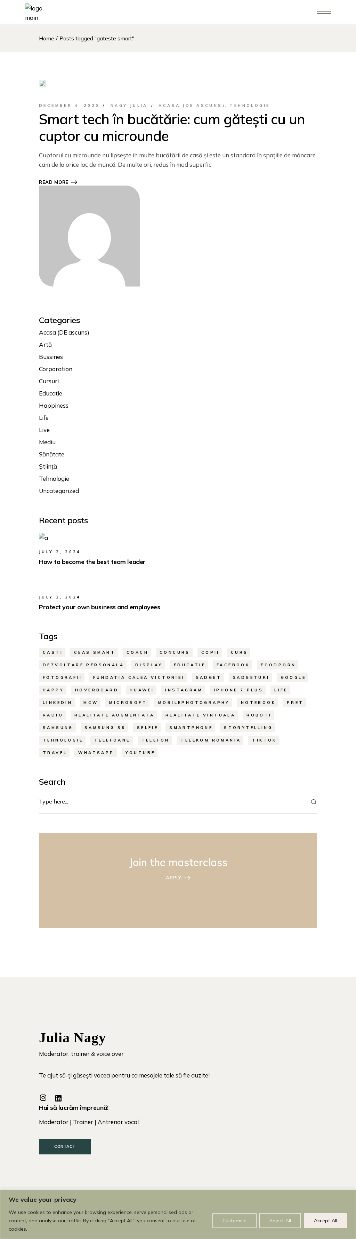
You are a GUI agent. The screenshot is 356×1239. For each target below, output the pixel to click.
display (149, 664)
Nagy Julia (129, 105)
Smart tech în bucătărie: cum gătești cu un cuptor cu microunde (172, 127)
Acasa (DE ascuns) (192, 105)
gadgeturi (251, 677)
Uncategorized (59, 490)
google (293, 677)
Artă (45, 344)
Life (44, 417)
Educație (50, 393)
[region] (178, 1214)
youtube (140, 752)
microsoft (128, 702)
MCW (90, 702)
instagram (184, 690)
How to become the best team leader (92, 562)
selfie (147, 727)
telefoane (112, 740)
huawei (142, 690)
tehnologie (63, 740)
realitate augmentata (114, 715)
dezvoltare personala (83, 664)
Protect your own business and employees (99, 607)
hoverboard (97, 690)
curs (239, 652)
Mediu (47, 442)
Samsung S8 (105, 727)
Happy (53, 690)
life (281, 690)
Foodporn (278, 664)
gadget (208, 677)
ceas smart (94, 652)
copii (210, 652)
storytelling (248, 727)
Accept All (325, 1220)
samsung (58, 727)
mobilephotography (194, 702)
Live (44, 429)
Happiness (53, 405)
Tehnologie (249, 105)
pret (295, 702)
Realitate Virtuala (200, 715)
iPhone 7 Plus (238, 690)
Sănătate (51, 454)
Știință (48, 466)
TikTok (264, 740)
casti (53, 652)
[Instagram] (43, 1097)
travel (55, 752)
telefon (155, 740)
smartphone (191, 727)
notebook (258, 702)
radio (53, 715)
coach (137, 652)
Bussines (51, 356)
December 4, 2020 (69, 105)
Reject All (280, 1220)
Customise (234, 1220)
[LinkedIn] (58, 1098)
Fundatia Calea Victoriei (139, 677)
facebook (233, 664)
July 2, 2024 (60, 551)
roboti (259, 715)
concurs (175, 652)
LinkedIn (57, 702)
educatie (189, 664)
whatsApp (96, 752)
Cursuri (49, 381)
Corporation (55, 369)
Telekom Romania (210, 740)
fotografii (62, 677)
